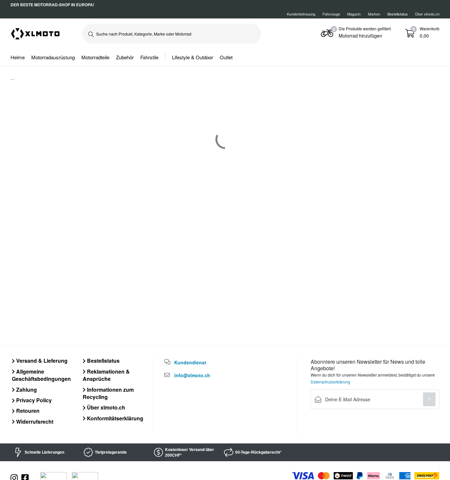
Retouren (27, 410)
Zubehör (125, 57)
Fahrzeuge (331, 14)
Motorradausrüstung (53, 57)
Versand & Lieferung (41, 360)
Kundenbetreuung (301, 14)
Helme (18, 57)
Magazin (354, 14)
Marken (374, 14)
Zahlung (26, 389)
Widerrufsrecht (34, 421)
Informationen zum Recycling (108, 393)
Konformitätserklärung (114, 418)
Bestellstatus (103, 360)
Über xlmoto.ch (427, 14)
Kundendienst (190, 362)
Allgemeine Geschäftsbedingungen (41, 375)
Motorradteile (95, 57)
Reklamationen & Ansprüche (106, 375)
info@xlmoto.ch (192, 375)
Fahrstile (149, 57)
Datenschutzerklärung (330, 381)
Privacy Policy (33, 400)
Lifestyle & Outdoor (192, 57)
